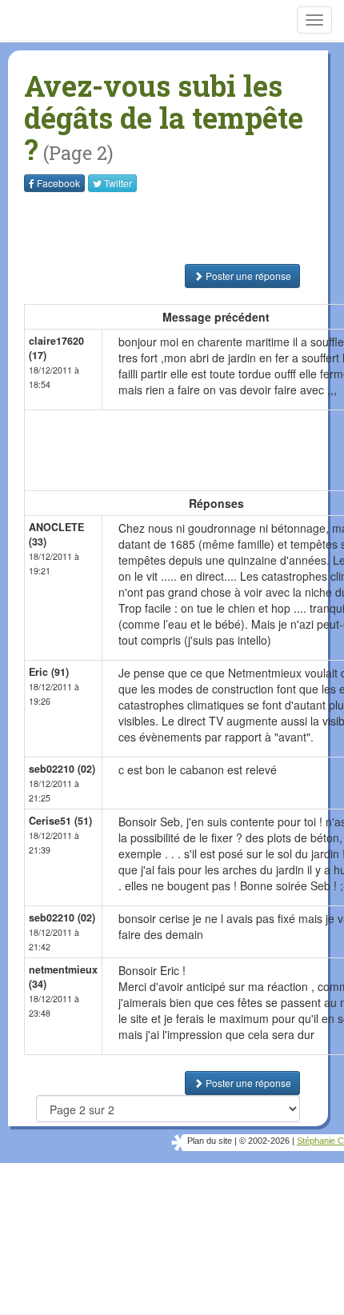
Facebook (58, 183)
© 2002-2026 (264, 1140)
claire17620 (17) (56, 348)
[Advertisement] (124, 228)
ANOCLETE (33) (56, 534)
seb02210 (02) (62, 768)
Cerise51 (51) (60, 820)
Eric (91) (49, 672)
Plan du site (209, 1140)
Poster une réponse (247, 275)
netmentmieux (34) (63, 976)
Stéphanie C (320, 1140)
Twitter (118, 183)
